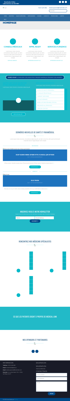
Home (5, 16)
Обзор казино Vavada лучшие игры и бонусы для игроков (35, 155)
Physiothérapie (42, 99)
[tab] (51, 90)
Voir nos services (12, 60)
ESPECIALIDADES (31, 16)
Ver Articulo (34, 167)
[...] (53, 163)
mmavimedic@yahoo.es (11, 367)
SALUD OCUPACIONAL (21, 16)
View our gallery (18, 114)
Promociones (54, 16)
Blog (5, 19)
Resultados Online (9, 2)
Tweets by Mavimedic (40, 368)
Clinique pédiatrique (44, 93)
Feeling (16, 399)
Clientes (62, 16)
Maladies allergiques (44, 105)
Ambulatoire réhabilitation (46, 102)
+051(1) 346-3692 (42, 7)
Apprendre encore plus (34, 60)
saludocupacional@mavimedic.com (58, 7)
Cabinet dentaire (43, 96)
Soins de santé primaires (45, 90)
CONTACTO (46, 16)
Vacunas (39, 16)
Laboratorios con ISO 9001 (11, 3)
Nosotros (11, 16)
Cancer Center (42, 108)
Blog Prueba (35, 180)
